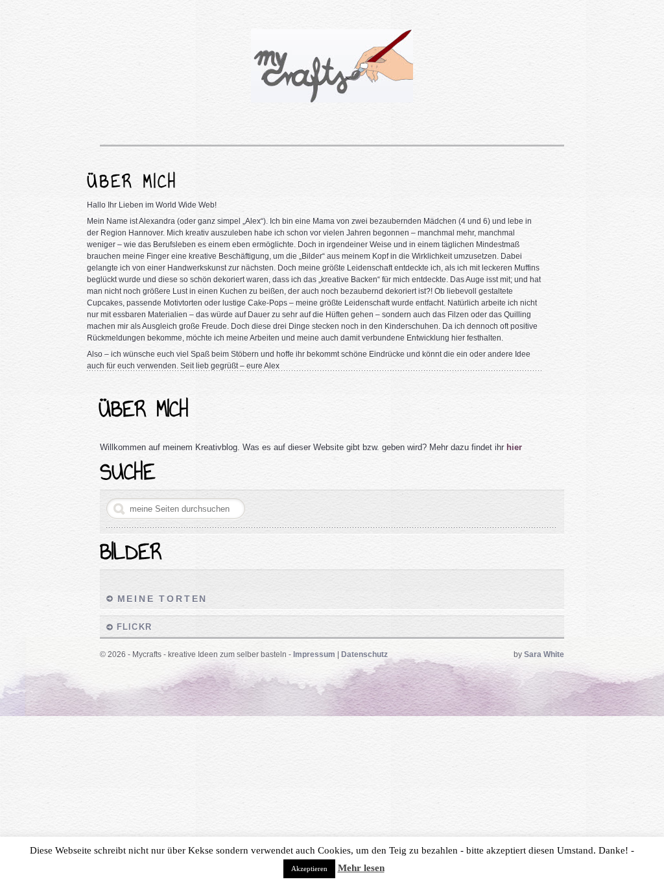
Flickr (134, 627)
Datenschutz (364, 654)
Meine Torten (162, 598)
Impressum (314, 654)
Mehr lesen (361, 868)
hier (514, 447)
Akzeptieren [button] (309, 868)
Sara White (544, 654)
